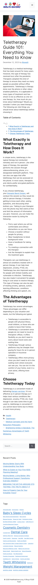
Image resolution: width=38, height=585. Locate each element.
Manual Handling (18, 546)
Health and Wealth (21, 541)
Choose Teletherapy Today (20, 134)
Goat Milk (20, 538)
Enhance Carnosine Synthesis (21, 535)
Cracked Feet (6, 532)
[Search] (32, 446)
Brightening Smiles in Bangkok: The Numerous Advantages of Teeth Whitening (18, 431)
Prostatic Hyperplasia (8, 556)
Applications (15, 509)
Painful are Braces (7, 553)
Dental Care (19, 532)
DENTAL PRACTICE (8, 535)
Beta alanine (23, 516)
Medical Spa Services (23, 548)
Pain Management (17, 553)
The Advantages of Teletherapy (22, 131)
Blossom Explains (7, 519)
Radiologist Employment (21, 556)
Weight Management (17, 566)
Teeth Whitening (14, 562)
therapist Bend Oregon (16, 193)
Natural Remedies (26, 551)
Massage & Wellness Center (10, 548)
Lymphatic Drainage (8, 546)
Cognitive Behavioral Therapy (10, 524)
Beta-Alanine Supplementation (11, 516)
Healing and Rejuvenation (9, 541)
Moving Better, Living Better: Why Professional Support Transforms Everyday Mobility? (16, 478)
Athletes (21, 509)
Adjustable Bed (7, 509)
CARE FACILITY (30, 521)
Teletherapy (10, 419)
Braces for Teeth (17, 519)
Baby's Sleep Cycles (17, 513)
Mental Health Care (16, 551)
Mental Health (6, 551)
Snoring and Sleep (25, 559)
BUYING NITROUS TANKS (9, 521)
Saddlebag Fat (7, 559)
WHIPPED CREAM (7, 570)
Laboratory (30, 543)
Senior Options (15, 559)
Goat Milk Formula (28, 538)
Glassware (14, 538)
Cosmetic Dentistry (16, 527)
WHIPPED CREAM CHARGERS (20, 570)
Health (8, 416)
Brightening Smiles (27, 519)
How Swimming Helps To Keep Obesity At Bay (15, 543)
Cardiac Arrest (21, 521)
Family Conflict (7, 538)
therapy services (18, 391)
